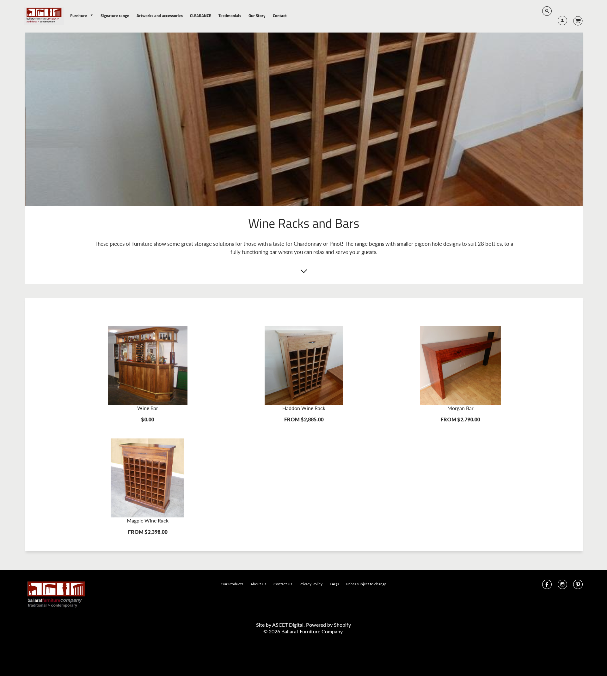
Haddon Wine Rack (303, 408)
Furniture (79, 15)
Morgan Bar (460, 408)
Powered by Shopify (328, 625)
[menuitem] (82, 15)
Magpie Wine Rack (148, 520)
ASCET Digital (288, 625)
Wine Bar (147, 408)
